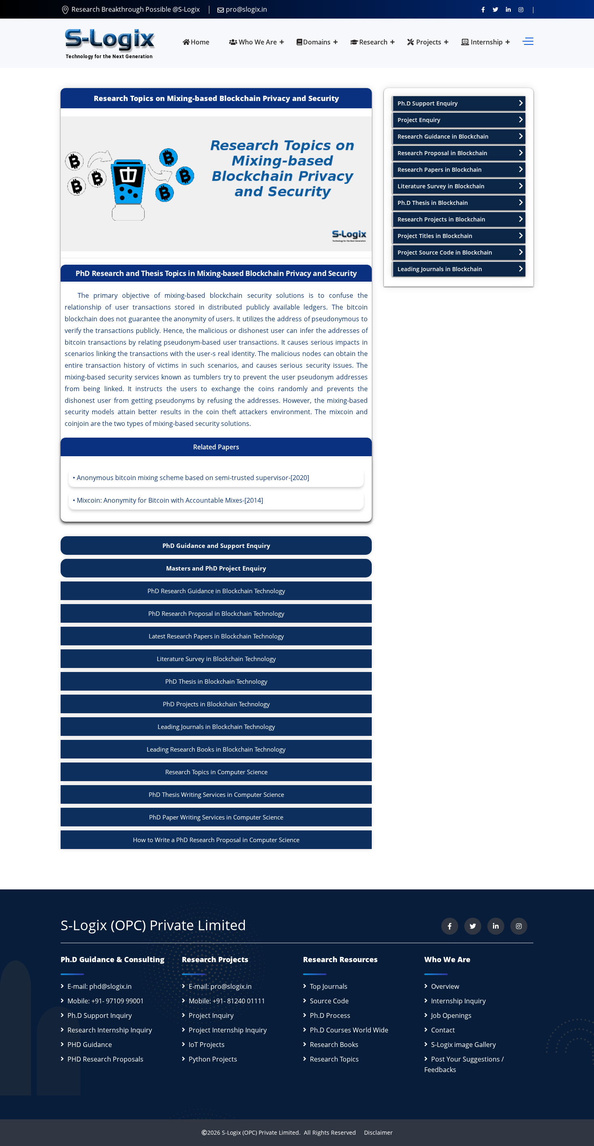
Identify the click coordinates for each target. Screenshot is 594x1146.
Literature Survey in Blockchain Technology (216, 659)
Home (200, 42)
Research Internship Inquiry (109, 1030)
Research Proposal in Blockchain (442, 153)
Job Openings (451, 1015)
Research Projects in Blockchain (441, 219)
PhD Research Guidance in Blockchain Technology (216, 591)
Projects (428, 42)
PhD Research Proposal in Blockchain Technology (216, 613)
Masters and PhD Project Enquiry (216, 568)
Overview (445, 986)
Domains (317, 42)
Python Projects (213, 1059)
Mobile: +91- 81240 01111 (227, 1000)
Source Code (329, 1000)
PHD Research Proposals (105, 1059)
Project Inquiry (211, 1015)
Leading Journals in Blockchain (440, 269)
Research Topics (334, 1059)
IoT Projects (207, 1044)
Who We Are (257, 42)
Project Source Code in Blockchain (445, 252)
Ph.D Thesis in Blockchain (433, 202)
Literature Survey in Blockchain (441, 186)
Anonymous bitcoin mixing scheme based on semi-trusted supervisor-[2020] (193, 477)
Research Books (334, 1044)
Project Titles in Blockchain (435, 236)
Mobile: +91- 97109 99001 (105, 1000)
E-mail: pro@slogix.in (220, 986)
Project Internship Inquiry (228, 1030)
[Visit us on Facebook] (483, 9)
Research (373, 42)
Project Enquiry (419, 120)
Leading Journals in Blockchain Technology (216, 727)
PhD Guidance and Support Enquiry (216, 545)
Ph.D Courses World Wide (349, 1030)
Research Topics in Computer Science (216, 772)
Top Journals (329, 986)
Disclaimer (375, 1132)
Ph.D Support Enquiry (428, 103)
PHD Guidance (89, 1044)
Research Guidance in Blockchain (443, 136)
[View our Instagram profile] (520, 9)
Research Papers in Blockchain (440, 169)
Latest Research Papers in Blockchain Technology (216, 636)
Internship (486, 42)
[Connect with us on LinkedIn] (508, 9)
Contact (443, 1030)
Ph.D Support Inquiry (99, 1015)
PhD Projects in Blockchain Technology (216, 704)
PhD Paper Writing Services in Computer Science (216, 817)
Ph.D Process (330, 1015)
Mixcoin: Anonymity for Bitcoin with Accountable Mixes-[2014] (170, 500)
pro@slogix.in (246, 9)
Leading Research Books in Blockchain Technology (216, 749)
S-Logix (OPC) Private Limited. (261, 1132)
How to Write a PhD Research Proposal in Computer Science (216, 840)
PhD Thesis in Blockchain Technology (216, 681)
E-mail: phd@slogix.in (99, 986)
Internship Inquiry (458, 1000)
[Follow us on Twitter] (495, 9)
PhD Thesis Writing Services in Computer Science (216, 794)
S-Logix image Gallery (463, 1044)
